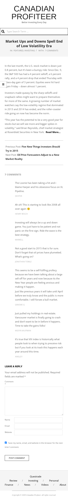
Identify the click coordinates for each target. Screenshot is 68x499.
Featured (18, 50)
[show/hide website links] (3, 84)
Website (8, 432)
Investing (29, 50)
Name (7, 419)
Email (7, 426)
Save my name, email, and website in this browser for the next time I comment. (34, 445)
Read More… (53, 132)
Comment (9, 382)
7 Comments (51, 50)
